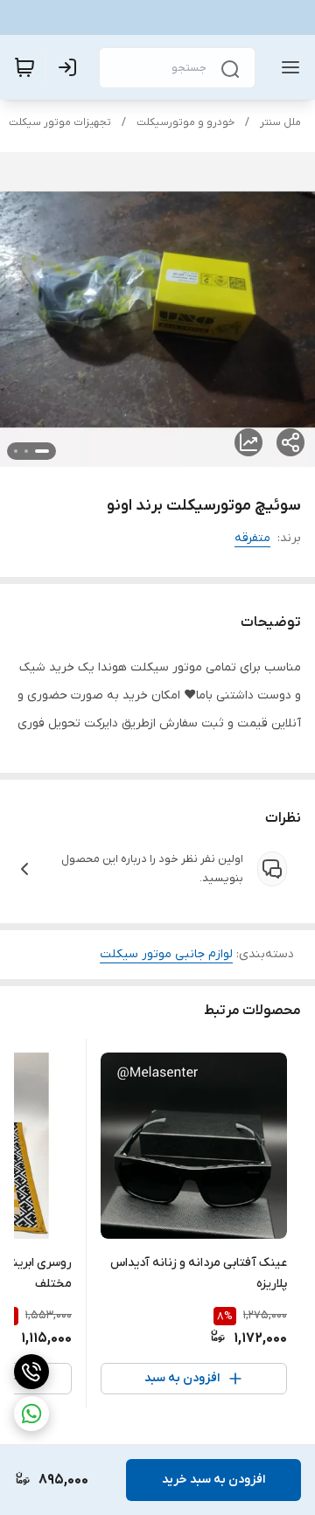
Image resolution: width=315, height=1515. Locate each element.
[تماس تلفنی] (31, 1371)
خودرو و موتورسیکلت (185, 122)
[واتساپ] (31, 1413)
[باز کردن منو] (287, 67)
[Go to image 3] (16, 451)
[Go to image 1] (42, 451)
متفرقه (252, 538)
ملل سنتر (280, 122)
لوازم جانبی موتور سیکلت (166, 954)
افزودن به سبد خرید (213, 1479)
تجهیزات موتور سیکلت (60, 122)
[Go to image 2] (26, 451)
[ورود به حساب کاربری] (71, 67)
